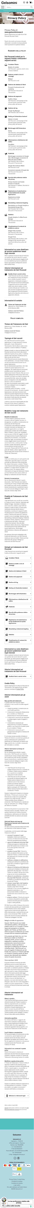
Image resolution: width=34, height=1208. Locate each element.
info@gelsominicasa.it (19, 1154)
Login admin (17, 1185)
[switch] (4, 1205)
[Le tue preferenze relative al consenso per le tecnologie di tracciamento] (31, 1206)
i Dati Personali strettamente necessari (16, 1108)
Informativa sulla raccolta (11, 1206)
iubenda (6, 1107)
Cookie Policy (20, 689)
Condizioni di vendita (17, 1183)
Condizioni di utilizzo (17, 1181)
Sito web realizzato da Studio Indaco (17, 1187)
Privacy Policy (13, 1179)
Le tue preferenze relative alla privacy (18, 1202)
